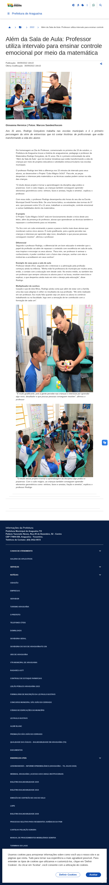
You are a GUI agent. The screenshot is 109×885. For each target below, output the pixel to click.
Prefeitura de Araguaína (27, 13)
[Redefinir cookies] (82, 5)
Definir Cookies (68, 874)
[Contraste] (73, 5)
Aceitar (93, 874)
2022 (32, 27)
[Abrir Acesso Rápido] (87, 5)
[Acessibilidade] (78, 5)
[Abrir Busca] (100, 5)
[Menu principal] (8, 13)
